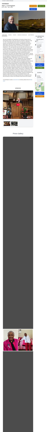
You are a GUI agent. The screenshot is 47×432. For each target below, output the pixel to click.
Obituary (4, 34)
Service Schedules (22, 34)
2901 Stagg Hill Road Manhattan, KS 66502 (40, 80)
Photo (14, 34)
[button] (39, 57)
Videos (10, 34)
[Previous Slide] (5, 340)
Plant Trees (39, 67)
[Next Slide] (31, 340)
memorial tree (16, 79)
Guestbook (31, 34)
